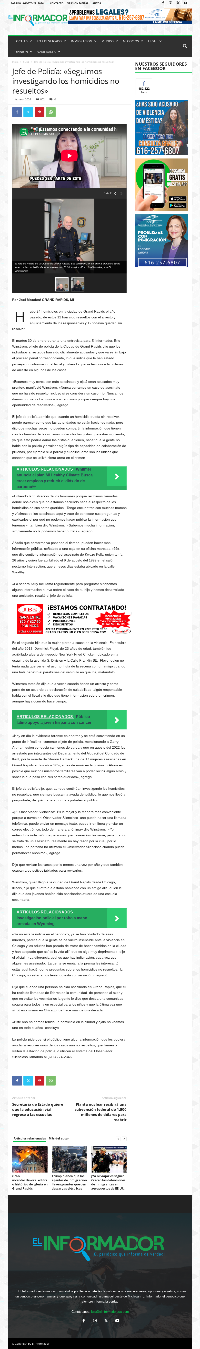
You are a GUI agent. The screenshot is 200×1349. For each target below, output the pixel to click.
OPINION (21, 52)
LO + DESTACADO (49, 41)
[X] (178, 3)
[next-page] (124, 1138)
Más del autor (59, 1138)
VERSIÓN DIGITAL (78, 3)
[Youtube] (186, 3)
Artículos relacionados (30, 1138)
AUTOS (96, 3)
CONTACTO (56, 3)
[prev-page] (118, 1138)
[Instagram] (170, 3)
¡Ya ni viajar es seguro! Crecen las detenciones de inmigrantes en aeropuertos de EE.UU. (108, 1182)
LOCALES (21, 41)
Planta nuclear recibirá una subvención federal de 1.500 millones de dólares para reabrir (101, 1112)
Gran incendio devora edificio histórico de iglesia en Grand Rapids (30, 1182)
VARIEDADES (46, 52)
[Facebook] (163, 3)
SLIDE (26, 61)
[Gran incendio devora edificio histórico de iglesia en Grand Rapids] (30, 1159)
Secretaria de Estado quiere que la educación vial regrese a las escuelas (37, 1109)
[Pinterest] (39, 112)
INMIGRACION (81, 41)
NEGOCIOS (131, 41)
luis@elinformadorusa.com (110, 1312)
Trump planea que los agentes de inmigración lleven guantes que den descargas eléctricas (69, 1182)
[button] (185, 46)
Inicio (15, 61)
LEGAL (152, 41)
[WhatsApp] (51, 112)
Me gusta (144, 82)
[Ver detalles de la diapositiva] (161, 184)
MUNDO (107, 41)
